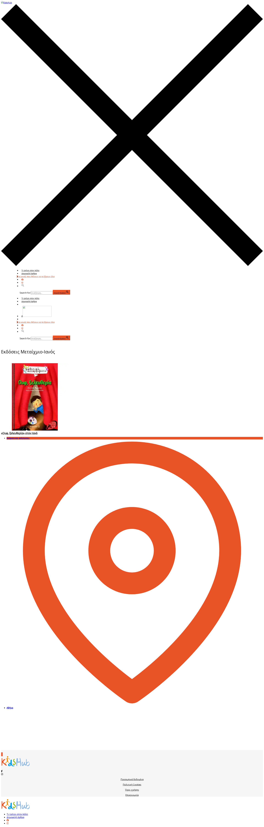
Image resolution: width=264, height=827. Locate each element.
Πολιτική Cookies (132, 784)
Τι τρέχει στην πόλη (30, 270)
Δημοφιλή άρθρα (29, 273)
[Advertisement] (132, 730)
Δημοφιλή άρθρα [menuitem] (15, 817)
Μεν (23, 319)
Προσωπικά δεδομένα (132, 779)
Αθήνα (10, 707)
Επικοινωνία (132, 795)
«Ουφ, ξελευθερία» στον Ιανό (19, 433)
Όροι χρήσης (132, 789)
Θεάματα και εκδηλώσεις (18, 438)
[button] (22, 286)
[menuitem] (8, 820)
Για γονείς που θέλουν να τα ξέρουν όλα (35, 276)
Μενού (24, 304)
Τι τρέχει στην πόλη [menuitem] (17, 814)
